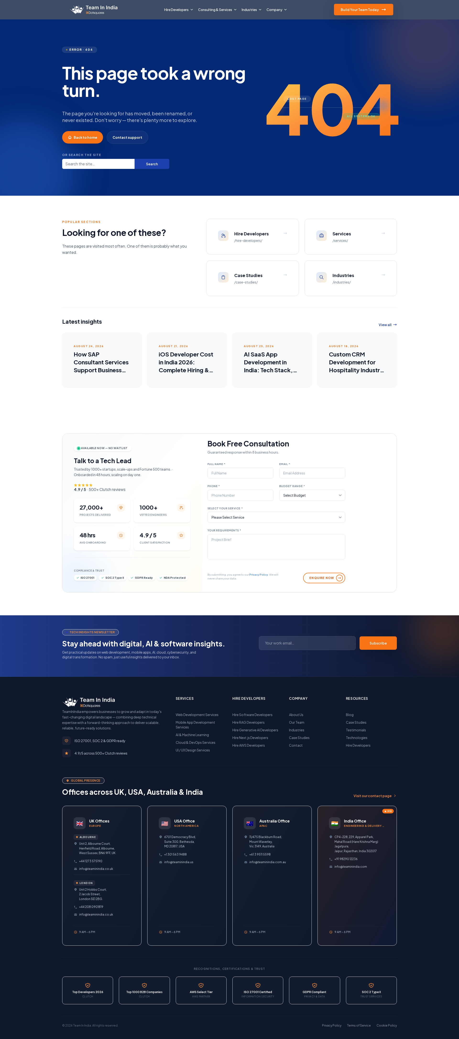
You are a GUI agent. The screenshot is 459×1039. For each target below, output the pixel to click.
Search (152, 164)
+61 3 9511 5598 (260, 854)
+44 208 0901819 (91, 907)
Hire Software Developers (252, 714)
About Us (296, 714)
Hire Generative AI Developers (255, 730)
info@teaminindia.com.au (267, 862)
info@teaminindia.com (350, 866)
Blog (350, 714)
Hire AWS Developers (248, 745)
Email (284, 464)
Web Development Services (197, 714)
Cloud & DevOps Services (195, 742)
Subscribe (378, 643)
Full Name (216, 464)
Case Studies (299, 737)
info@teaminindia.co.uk (96, 869)
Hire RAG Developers (248, 722)
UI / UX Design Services (193, 750)
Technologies (356, 737)
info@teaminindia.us (178, 862)
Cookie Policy (387, 1025)
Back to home (85, 137)
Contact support (127, 137)
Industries (296, 730)
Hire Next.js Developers (250, 737)
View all (385, 324)
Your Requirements (224, 530)
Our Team (296, 722)
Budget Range (292, 486)
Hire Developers (358, 745)
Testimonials (356, 730)
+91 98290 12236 (346, 859)
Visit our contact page (373, 796)
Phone (214, 486)
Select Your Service (225, 508)
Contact (296, 745)
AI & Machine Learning (192, 735)
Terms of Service (359, 1025)
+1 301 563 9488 (175, 854)
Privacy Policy (258, 574)
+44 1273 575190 (90, 861)
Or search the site (81, 155)
